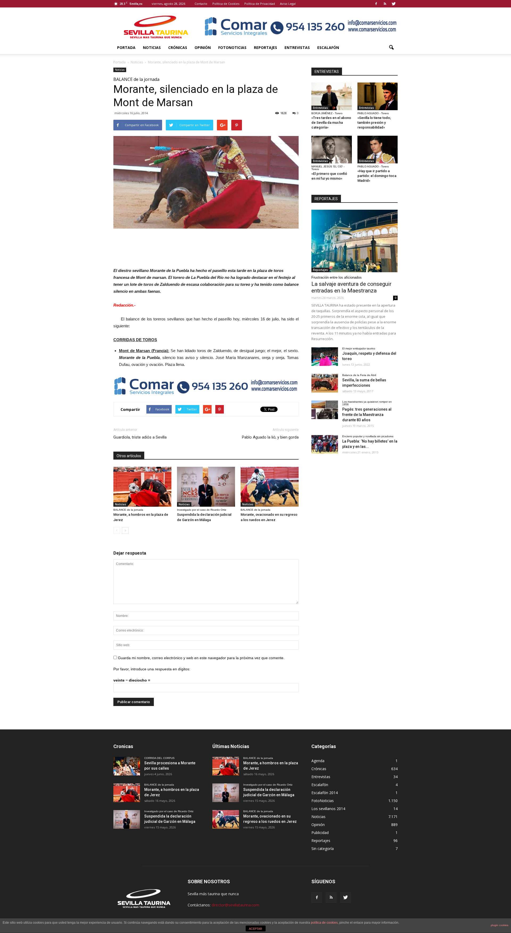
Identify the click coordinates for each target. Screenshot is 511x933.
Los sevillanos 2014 (328, 808)
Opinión (203, 47)
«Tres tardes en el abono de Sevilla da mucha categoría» (331, 122)
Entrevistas (297, 47)
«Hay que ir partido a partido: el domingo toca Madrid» (376, 176)
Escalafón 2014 (324, 792)
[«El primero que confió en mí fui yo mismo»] (331, 149)
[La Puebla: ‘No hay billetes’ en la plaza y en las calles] (324, 444)
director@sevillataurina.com (235, 904)
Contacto (201, 4)
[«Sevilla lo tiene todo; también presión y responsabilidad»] (377, 96)
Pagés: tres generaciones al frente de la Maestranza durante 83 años (367, 414)
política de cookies (324, 922)
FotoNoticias (232, 47)
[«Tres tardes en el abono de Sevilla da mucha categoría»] (331, 96)
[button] (391, 47)
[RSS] (385, 4)
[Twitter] (394, 4)
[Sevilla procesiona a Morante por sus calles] (126, 766)
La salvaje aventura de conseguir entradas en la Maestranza (351, 287)
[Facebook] (376, 4)
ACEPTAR (255, 928)
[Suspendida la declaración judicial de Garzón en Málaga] (206, 487)
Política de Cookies (225, 4)
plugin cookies (499, 925)
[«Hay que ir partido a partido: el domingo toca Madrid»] (377, 149)
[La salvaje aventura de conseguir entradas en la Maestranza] (354, 241)
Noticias (152, 47)
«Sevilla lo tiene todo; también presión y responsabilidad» (374, 122)
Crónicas (177, 47)
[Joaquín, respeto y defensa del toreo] (324, 356)
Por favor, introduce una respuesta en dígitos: (151, 669)
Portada (126, 47)
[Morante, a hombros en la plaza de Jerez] (142, 487)
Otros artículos (129, 456)
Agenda (317, 760)
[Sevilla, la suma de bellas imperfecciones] (324, 383)
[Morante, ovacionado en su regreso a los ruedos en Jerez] (270, 487)
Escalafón (328, 47)
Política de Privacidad (259, 4)
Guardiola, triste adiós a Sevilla (140, 437)
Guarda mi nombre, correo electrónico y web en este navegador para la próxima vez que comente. (201, 658)
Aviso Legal (288, 4)
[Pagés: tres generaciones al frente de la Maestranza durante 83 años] (324, 410)
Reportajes (265, 47)
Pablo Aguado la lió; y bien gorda (270, 437)
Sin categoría (322, 848)
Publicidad (320, 832)
